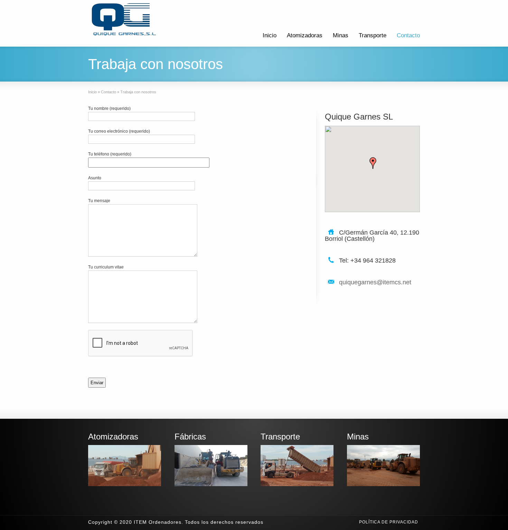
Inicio (269, 35)
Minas (340, 35)
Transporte (372, 35)
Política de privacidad (388, 522)
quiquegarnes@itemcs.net (375, 282)
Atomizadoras (304, 35)
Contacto (408, 35)
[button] (372, 163)
